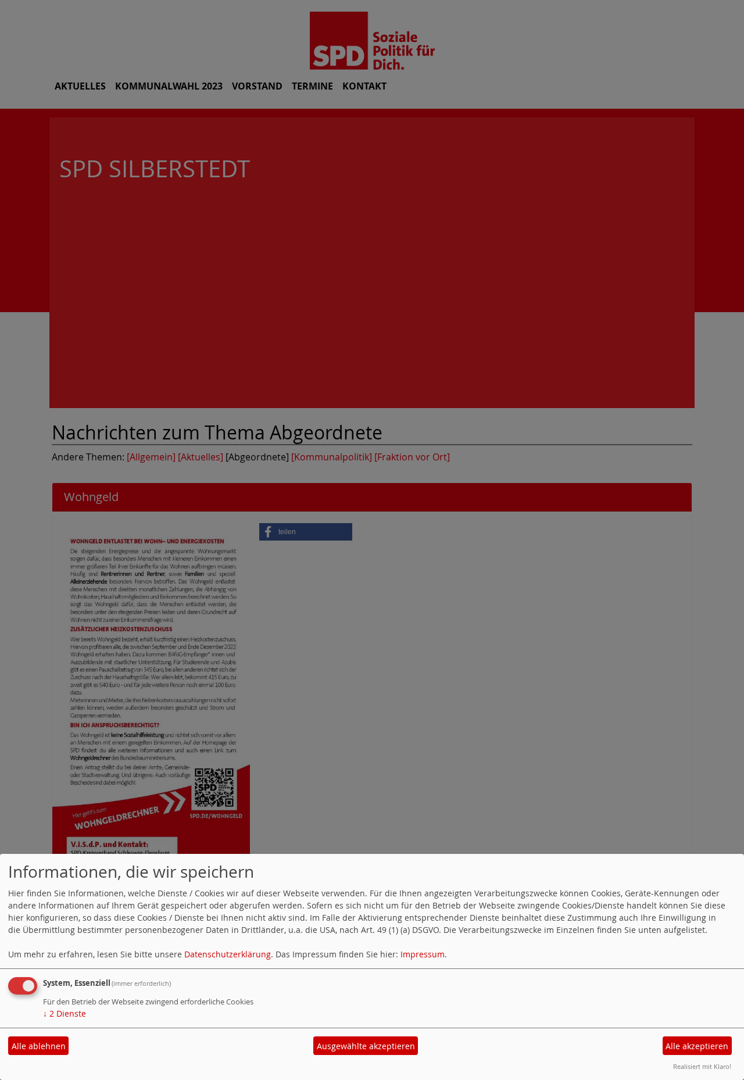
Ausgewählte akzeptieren (366, 1046)
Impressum (422, 954)
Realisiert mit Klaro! (702, 1066)
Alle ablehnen (39, 1046)
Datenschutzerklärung (227, 954)
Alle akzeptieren (697, 1046)
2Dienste (64, 1013)
